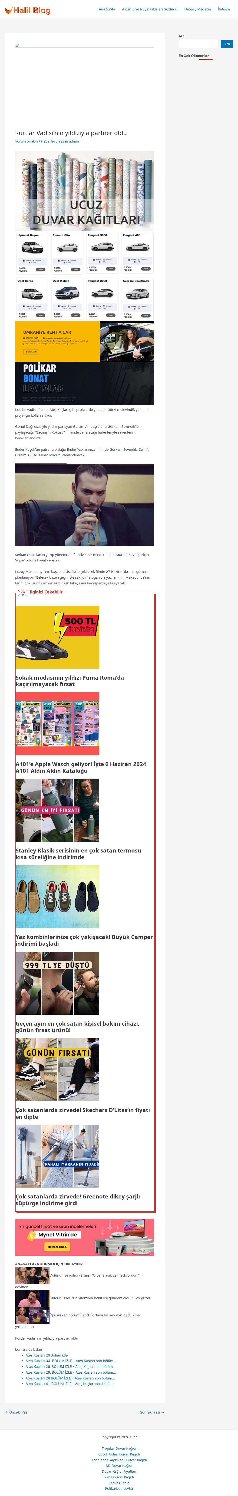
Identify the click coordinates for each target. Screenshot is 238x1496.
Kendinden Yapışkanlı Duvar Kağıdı (119, 1460)
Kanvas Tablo (119, 1482)
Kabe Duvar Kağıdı (119, 1477)
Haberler (48, 141)
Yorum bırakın (26, 141)
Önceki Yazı (16, 1412)
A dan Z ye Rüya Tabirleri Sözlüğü (149, 9)
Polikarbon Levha (119, 1488)
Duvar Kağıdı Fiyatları (119, 1471)
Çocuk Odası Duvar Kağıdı (119, 1454)
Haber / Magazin (197, 9)
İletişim (224, 9)
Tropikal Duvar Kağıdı (119, 1448)
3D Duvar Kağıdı (119, 1465)
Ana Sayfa (107, 9)
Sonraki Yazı (152, 1412)
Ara (181, 36)
